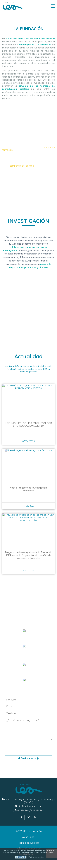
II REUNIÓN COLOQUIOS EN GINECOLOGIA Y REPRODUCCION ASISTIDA (28, 424)
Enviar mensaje (29, 758)
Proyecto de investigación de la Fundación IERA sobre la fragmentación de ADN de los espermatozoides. (28, 555)
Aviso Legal (28, 837)
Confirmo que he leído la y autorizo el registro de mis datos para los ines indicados (29, 747)
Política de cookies (36, 857)
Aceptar (20, 857)
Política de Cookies (28, 842)
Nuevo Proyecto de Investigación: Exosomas (28, 489)
